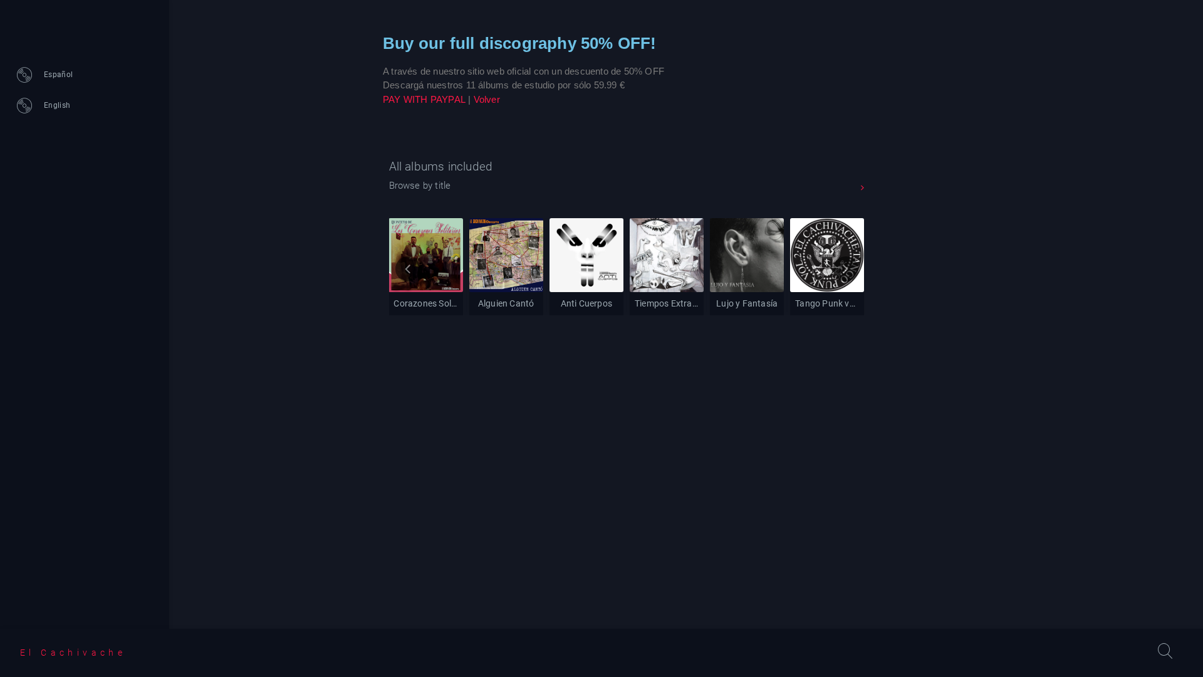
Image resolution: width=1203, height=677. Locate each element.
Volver (487, 99)
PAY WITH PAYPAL (424, 99)
